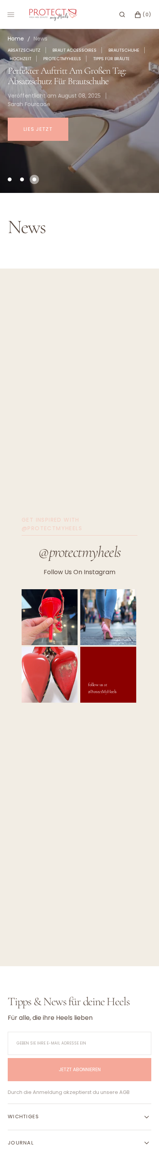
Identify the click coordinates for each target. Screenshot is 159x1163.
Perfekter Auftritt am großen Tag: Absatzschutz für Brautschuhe (67, 76)
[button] (122, 14)
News (40, 38)
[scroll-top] (141, 1145)
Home (16, 38)
